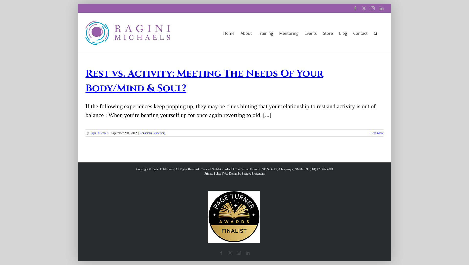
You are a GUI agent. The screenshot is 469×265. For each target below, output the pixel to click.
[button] (375, 33)
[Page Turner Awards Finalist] (234, 193)
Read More (377, 133)
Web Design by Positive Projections (244, 173)
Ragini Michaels (99, 133)
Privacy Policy (212, 173)
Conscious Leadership (152, 133)
